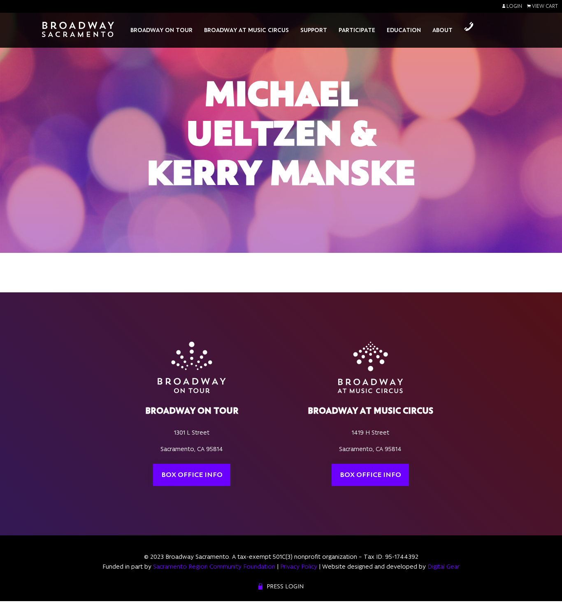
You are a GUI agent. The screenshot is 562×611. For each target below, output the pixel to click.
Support (313, 30)
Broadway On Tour (161, 30)
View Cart (544, 6)
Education (404, 30)
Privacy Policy (298, 566)
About (442, 30)
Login (513, 6)
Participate (357, 30)
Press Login (285, 586)
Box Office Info (192, 474)
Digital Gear (443, 566)
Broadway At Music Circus (246, 30)
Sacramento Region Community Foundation (214, 566)
